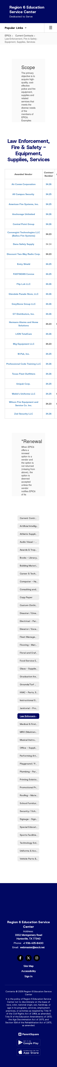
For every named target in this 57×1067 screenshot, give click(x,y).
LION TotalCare (24, 334)
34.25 (48, 194)
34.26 (48, 184)
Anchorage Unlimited (23, 214)
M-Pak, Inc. (24, 354)
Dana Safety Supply (23, 244)
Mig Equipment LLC (23, 344)
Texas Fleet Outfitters (23, 374)
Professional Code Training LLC (23, 364)
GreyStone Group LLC (24, 304)
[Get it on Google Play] (28, 1042)
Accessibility (28, 971)
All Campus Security (23, 194)
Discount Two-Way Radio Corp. (23, 254)
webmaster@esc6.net (32, 947)
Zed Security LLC (23, 413)
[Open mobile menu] (50, 28)
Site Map (29, 966)
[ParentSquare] (29, 1034)
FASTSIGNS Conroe (23, 274)
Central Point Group (23, 224)
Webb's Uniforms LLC (23, 394)
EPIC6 (8, 35)
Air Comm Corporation (24, 184)
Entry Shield (23, 264)
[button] (16, 28)
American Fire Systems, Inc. (24, 204)
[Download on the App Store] (28, 1052)
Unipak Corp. (23, 384)
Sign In (28, 976)
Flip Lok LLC (24, 284)
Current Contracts (24, 35)
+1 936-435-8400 (33, 943)
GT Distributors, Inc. (24, 314)
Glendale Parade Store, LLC (23, 294)
